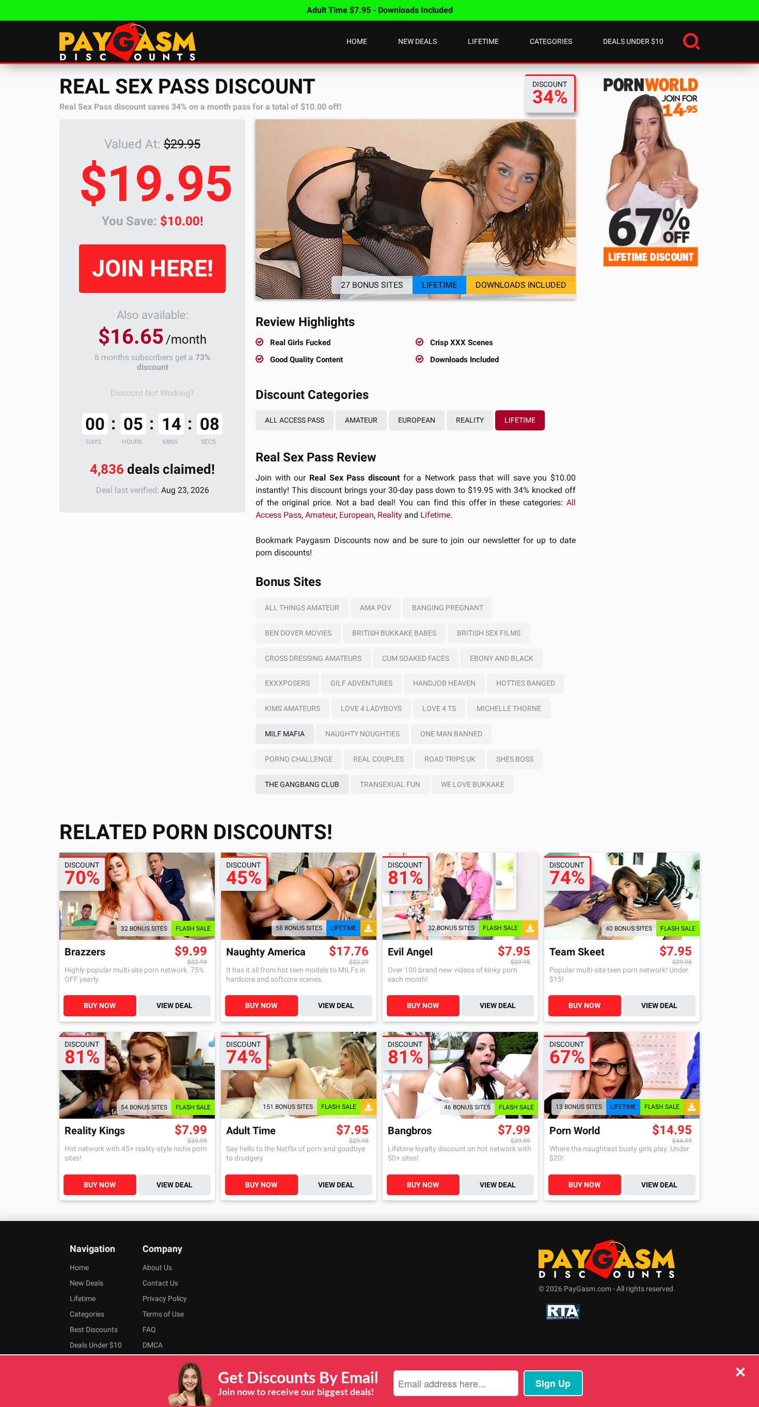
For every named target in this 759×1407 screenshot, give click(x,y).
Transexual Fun (390, 784)
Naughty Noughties (362, 734)
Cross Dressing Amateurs (313, 658)
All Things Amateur (302, 608)
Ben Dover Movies (298, 633)
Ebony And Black (501, 658)
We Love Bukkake (472, 784)
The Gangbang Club (302, 784)
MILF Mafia (285, 734)
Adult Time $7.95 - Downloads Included (380, 10)
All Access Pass (294, 420)
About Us (157, 1267)
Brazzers (85, 952)
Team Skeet (577, 952)
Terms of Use (163, 1314)
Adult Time (251, 1131)
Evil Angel (410, 952)
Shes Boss (514, 759)
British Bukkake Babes (394, 633)
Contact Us (160, 1283)
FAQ (149, 1329)
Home (356, 41)
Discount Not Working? (152, 393)
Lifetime (483, 41)
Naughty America (266, 952)
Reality (470, 420)
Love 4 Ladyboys (371, 708)
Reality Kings (95, 1131)
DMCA (153, 1345)
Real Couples (378, 759)
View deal (174, 1005)
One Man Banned (451, 734)
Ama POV (375, 608)
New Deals (417, 41)
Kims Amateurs (292, 708)
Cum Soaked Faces (415, 658)
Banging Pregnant (447, 608)
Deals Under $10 (633, 41)
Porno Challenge (299, 759)
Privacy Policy (165, 1298)
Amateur (361, 420)
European (416, 420)
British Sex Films (488, 633)
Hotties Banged (525, 683)
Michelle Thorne (509, 708)
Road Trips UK (450, 759)
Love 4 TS (439, 708)
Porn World (574, 1131)
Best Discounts (94, 1329)
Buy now (100, 1005)
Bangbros (410, 1131)
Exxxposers (287, 683)
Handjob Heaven (444, 683)
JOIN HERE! (152, 268)
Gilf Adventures (361, 683)
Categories (551, 41)
